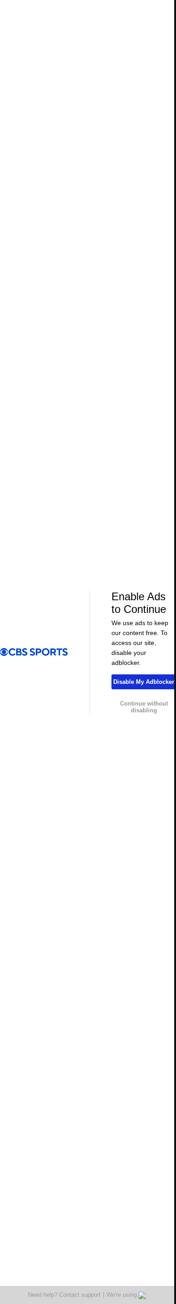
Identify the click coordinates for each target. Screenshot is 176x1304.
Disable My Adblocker (143, 681)
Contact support (80, 1294)
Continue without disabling (144, 707)
